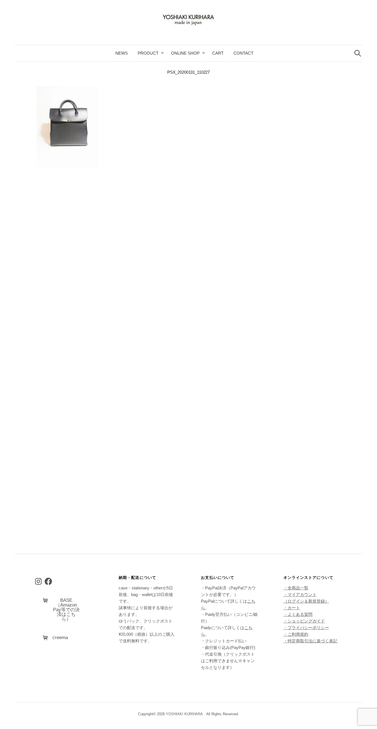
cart (218, 53)
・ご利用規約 (295, 634)
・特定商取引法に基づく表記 (310, 640)
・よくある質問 (297, 614)
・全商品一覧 (295, 588)
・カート (291, 607)
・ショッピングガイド (304, 621)
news (121, 53)
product (148, 53)
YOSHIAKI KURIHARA (184, 714)
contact (243, 53)
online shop (185, 53)
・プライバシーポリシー (306, 627)
